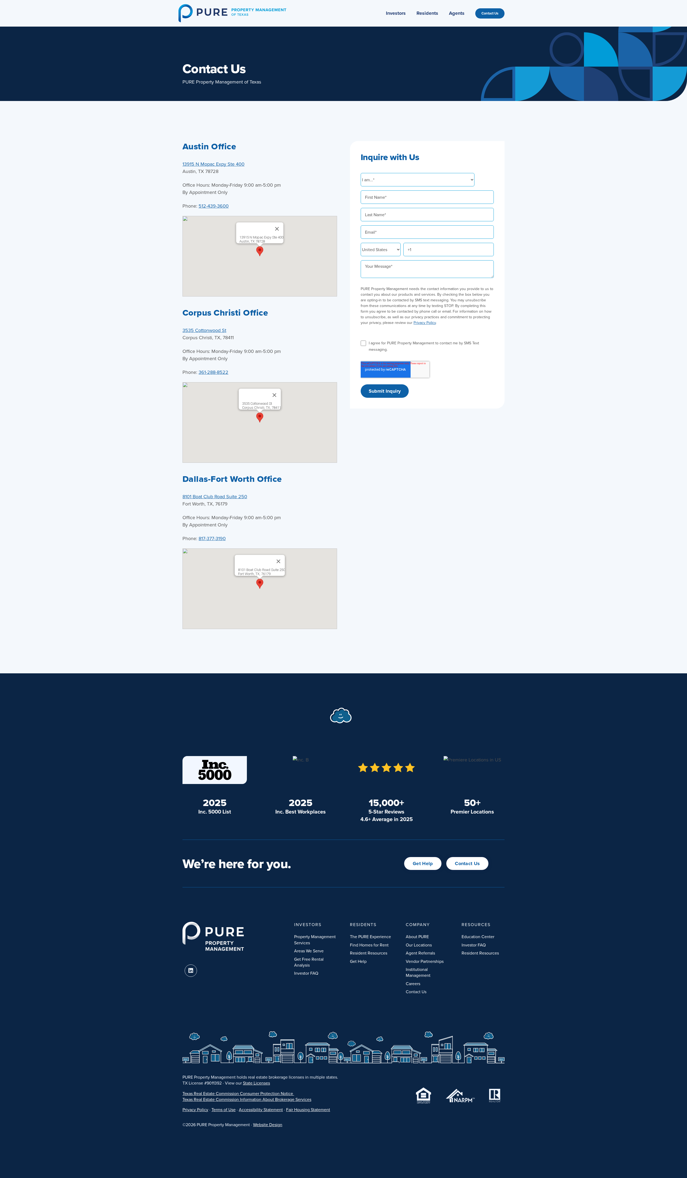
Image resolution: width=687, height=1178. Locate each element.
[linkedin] (191, 970)
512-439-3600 (214, 206)
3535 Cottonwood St (204, 330)
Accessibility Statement (261, 1109)
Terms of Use (223, 1109)
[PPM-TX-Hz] (232, 6)
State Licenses (256, 1083)
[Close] (277, 228)
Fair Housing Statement (308, 1109)
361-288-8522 (213, 372)
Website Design (267, 1125)
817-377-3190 (212, 538)
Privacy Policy (425, 322)
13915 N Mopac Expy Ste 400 (213, 164)
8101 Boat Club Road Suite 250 (214, 496)
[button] (259, 251)
